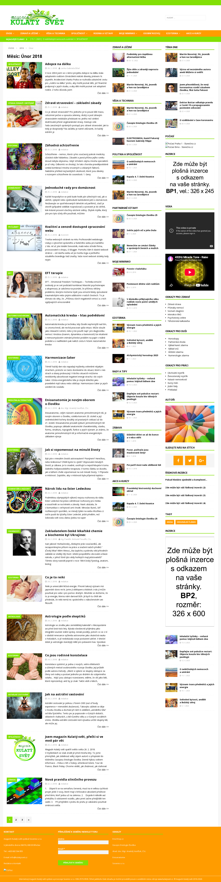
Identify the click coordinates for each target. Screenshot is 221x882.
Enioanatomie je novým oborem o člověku (70, 402)
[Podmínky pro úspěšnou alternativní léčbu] (118, 57)
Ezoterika (172, 33)
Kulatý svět (188, 879)
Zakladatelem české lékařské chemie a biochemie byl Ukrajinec (73, 533)
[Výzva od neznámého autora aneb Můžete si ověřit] (171, 72)
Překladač (172, 389)
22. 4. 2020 (186, 111)
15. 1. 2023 (133, 167)
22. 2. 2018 (52, 783)
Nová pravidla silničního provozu (71, 779)
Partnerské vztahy (125, 208)
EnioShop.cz (118, 839)
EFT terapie (54, 273)
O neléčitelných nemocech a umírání (141, 163)
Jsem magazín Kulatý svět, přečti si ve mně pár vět (74, 739)
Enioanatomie (118, 857)
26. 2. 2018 (52, 68)
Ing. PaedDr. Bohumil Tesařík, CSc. (76, 539)
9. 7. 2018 (132, 456)
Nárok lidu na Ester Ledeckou (68, 489)
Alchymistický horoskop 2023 (142, 355)
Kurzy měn (173, 382)
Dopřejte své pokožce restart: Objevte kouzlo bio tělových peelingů (143, 396)
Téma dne (171, 47)
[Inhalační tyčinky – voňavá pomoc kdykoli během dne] (118, 381)
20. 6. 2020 (133, 126)
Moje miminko (127, 33)
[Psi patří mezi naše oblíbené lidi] (118, 468)
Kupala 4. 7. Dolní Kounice (140, 176)
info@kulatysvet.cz (18, 857)
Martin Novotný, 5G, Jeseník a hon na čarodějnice (142, 86)
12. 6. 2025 (133, 402)
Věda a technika (55, 33)
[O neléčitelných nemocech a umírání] (118, 164)
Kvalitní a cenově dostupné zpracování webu (75, 229)
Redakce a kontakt (12, 863)
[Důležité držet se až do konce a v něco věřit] (118, 437)
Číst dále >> (103, 93)
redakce (64, 107)
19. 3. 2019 (133, 308)
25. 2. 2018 (52, 107)
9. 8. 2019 (132, 272)
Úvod (9, 33)
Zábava (117, 427)
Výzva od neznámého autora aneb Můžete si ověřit (195, 70)
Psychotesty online (177, 317)
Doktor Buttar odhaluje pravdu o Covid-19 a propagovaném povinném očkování (196, 105)
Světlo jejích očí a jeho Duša (141, 230)
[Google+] (201, 460)
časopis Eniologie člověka (124, 845)
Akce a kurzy (193, 33)
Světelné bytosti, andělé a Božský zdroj (140, 341)
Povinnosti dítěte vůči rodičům (143, 283)
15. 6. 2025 (133, 385)
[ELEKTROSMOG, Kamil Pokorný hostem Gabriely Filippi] (118, 141)
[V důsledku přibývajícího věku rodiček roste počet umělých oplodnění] (118, 302)
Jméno (61, 839)
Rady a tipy (119, 371)
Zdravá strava (174, 304)
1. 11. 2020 (133, 76)
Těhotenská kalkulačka (179, 321)
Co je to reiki (55, 577)
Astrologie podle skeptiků (65, 616)
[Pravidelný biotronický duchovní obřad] (118, 491)
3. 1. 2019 (132, 441)
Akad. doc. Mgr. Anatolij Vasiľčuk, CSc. (129, 851)
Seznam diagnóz (176, 311)
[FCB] (178, 460)
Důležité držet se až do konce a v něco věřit (143, 436)
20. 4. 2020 (186, 123)
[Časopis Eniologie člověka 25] (118, 126)
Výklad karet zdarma (178, 345)
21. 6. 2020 (133, 91)
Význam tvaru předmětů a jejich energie (144, 326)
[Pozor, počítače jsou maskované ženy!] (118, 453)
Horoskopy (173, 338)
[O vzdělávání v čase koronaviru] (171, 123)
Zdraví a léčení (29, 33)
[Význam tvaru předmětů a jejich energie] (118, 328)
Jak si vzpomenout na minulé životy (72, 450)
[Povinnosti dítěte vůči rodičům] (118, 287)
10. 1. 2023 (133, 331)
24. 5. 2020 (133, 144)
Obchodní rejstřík (176, 372)
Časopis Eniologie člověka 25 (142, 123)
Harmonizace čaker (60, 358)
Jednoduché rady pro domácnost (70, 188)
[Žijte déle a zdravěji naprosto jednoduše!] (118, 72)
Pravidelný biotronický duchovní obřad (144, 489)
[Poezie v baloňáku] (118, 271)
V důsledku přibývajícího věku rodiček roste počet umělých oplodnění (143, 302)
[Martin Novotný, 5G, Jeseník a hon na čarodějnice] (118, 87)
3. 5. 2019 (132, 287)
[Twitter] (190, 460)
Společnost (78, 33)
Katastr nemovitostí (177, 379)
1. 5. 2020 (132, 234)
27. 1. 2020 (133, 251)
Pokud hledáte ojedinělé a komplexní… (186, 479)
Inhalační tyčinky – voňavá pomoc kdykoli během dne (141, 380)
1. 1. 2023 (132, 359)
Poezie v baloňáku (136, 268)
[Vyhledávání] (185, 17)
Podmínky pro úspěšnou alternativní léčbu (139, 55)
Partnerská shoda (176, 341)
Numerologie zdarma (178, 355)
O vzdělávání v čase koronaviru (196, 120)
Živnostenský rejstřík (178, 376)
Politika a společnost (127, 154)
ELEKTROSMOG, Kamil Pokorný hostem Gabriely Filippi (143, 139)
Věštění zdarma (175, 352)
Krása (170, 522)
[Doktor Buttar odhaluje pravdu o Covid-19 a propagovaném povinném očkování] (171, 105)
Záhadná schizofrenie (62, 145)
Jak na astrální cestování (64, 694)
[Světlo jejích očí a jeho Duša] (118, 233)
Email (61, 848)
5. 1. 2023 (132, 346)
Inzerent (64, 234)
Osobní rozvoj (151, 33)
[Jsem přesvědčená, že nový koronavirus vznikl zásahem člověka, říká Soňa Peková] (171, 87)
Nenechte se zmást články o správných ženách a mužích (142, 247)
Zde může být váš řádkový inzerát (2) (185, 487)
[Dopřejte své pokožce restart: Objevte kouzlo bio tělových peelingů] (118, 396)
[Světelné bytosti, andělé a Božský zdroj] (118, 343)
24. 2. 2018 (52, 319)
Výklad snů (173, 348)
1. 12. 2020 (133, 494)
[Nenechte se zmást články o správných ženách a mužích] (118, 248)
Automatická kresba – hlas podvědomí (75, 315)
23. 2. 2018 (52, 744)
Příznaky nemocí (176, 307)
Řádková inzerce (176, 472)
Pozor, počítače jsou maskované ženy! (137, 451)
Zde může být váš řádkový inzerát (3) (185, 495)
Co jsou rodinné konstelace (66, 655)
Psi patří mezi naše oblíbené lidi (144, 465)
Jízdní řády (173, 386)
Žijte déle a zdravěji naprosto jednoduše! (142, 70)
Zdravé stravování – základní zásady (73, 103)
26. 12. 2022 (133, 60)
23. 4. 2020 (186, 76)
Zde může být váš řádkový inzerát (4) (185, 503)
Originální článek (186, 522)
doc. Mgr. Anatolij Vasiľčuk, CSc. (75, 408)
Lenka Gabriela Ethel (70, 68)
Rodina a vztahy (103, 33)
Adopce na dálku (58, 64)
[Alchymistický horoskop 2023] (118, 358)
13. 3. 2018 (133, 468)
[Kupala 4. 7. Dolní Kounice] (118, 179)
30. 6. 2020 (133, 180)
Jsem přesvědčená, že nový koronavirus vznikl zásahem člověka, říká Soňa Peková (195, 87)
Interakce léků (174, 314)
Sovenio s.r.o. (118, 863)
